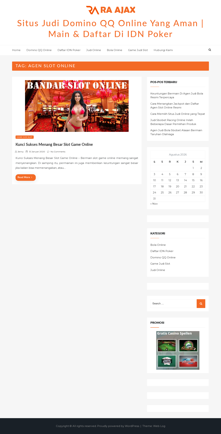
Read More (24, 177)
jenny (21, 151)
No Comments (58, 151)
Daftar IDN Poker (68, 50)
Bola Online (114, 50)
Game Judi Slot (138, 50)
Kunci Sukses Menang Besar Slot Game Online (54, 145)
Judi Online (93, 50)
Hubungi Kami (163, 50)
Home (16, 50)
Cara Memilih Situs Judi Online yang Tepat (177, 113)
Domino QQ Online (39, 50)
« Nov (154, 203)
